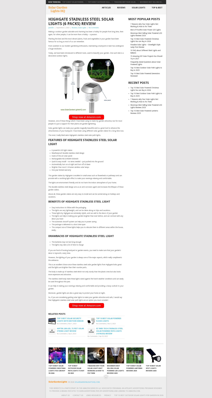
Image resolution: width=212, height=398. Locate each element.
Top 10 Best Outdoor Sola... (99, 2)
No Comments (94, 28)
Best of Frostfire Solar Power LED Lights (145, 30)
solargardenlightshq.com (87, 382)
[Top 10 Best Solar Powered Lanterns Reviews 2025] (135, 355)
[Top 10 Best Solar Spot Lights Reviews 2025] (154, 355)
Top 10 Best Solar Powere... (73, 2)
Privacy (107, 395)
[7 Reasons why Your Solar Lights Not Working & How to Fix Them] (96, 355)
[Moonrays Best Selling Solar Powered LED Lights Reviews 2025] (115, 355)
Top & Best (157, 8)
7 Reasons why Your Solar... (125, 2)
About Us (65, 395)
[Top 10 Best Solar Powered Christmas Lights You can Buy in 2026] (57, 355)
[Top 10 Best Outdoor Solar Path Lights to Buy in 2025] (76, 355)
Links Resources (93, 395)
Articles (106, 8)
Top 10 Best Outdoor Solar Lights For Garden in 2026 (138, 395)
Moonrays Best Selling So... (151, 2)
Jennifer (51, 28)
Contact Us (78, 395)
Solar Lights (138, 8)
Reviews (121, 8)
